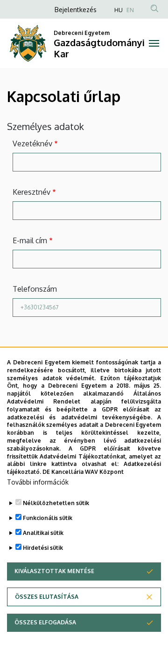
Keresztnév (31, 192)
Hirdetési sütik (43, 547)
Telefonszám (35, 289)
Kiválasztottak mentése (54, 571)
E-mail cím (30, 240)
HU (118, 10)
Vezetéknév (32, 143)
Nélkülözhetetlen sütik (56, 502)
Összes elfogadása (45, 622)
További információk (38, 482)
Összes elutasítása (46, 596)
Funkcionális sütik (47, 517)
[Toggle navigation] (154, 43)
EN (130, 10)
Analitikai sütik (43, 532)
